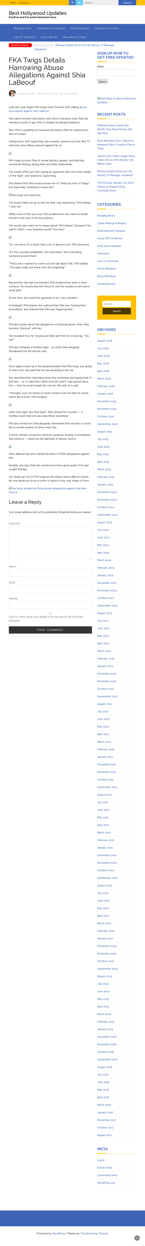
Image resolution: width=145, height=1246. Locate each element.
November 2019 (107, 953)
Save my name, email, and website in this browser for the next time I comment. (46, 618)
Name (13, 566)
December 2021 (106, 764)
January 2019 (105, 1029)
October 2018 (105, 1052)
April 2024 (103, 552)
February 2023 (105, 658)
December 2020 (107, 855)
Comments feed (107, 1175)
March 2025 (104, 469)
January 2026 (105, 393)
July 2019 (103, 983)
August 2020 (104, 885)
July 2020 (103, 893)
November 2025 (107, 408)
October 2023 (105, 598)
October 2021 (105, 779)
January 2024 (105, 575)
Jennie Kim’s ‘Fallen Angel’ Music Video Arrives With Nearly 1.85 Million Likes (116, 160)
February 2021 (105, 840)
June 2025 (103, 446)
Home (13, 2)
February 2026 (106, 386)
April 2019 (103, 1006)
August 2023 (104, 613)
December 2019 (107, 946)
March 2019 (104, 1014)
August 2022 (104, 704)
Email (13, 582)
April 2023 (103, 643)
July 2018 (103, 1074)
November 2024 (107, 499)
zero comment (70, 93)
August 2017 (104, 1135)
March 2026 (104, 378)
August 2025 (104, 431)
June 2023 (103, 628)
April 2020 (103, 915)
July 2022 (103, 711)
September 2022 (107, 696)
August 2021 (104, 794)
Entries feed (104, 1167)
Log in (101, 1160)
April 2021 (103, 825)
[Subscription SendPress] (116, 76)
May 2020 (103, 908)
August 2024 (104, 522)
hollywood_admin (26, 93)
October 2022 (105, 688)
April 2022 (103, 734)
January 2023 (105, 666)
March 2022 (104, 741)
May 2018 (103, 1089)
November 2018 (107, 1044)
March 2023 (104, 651)
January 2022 (105, 756)
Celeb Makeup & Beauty (111, 223)
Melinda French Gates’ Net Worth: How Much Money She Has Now (115, 129)
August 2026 (104, 340)
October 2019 (105, 961)
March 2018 (104, 1104)
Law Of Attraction (25, 37)
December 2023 (107, 582)
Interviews (103, 253)
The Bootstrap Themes (94, 1233)
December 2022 (107, 673)
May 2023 (103, 635)
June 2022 (103, 719)
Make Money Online (74, 37)
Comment (14, 523)
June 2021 (103, 809)
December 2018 (107, 1036)
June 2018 (103, 1082)
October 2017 (105, 1127)
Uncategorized (106, 283)
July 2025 (103, 439)
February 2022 (105, 749)
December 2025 (107, 401)
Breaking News (23, 28)
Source (13, 492)
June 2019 (103, 991)
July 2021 (102, 802)
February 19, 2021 (49, 93)
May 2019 (103, 999)
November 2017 (106, 1120)
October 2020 (105, 870)
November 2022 (107, 681)
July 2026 (103, 348)
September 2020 (107, 878)
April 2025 (103, 461)
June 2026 (103, 356)
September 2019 (107, 968)
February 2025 (105, 477)
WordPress (58, 1233)
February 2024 (106, 567)
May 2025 (103, 454)
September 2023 (107, 605)
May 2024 (103, 545)
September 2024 (107, 514)
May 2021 (103, 817)
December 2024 (107, 492)
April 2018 (103, 1097)
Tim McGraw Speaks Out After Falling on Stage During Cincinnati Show (115, 186)
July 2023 (103, 620)
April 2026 (103, 371)
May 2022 (103, 726)
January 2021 (105, 847)
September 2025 (107, 424)
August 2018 (104, 1067)
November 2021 (106, 772)
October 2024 (105, 507)
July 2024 (103, 530)
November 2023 (107, 590)
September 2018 (107, 1059)
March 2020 (104, 923)
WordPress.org (106, 1182)
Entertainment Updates (51, 28)
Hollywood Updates (107, 28)
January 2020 (105, 938)
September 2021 (107, 787)
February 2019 (105, 1021)
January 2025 (105, 484)
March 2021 (104, 832)
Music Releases (106, 276)
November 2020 (107, 862)
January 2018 (105, 1112)
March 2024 (104, 560)
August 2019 (104, 976)
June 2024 (103, 537)
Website (13, 598)
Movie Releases (80, 28)
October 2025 (105, 416)
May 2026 (103, 363)
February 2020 (106, 930)
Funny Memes (49, 37)
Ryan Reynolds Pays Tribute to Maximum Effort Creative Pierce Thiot (116, 144)
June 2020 (103, 900)
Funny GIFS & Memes (110, 238)
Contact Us (23, 2)
